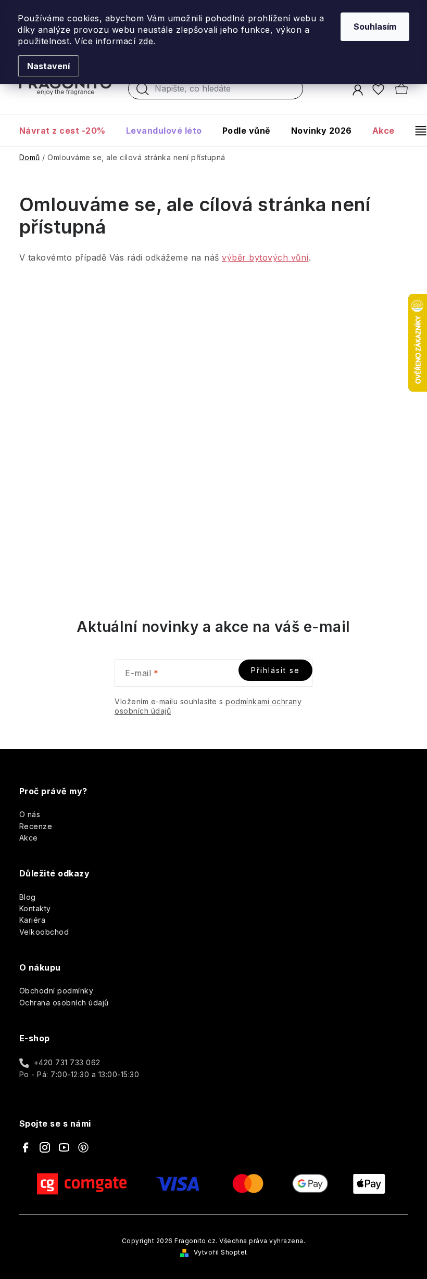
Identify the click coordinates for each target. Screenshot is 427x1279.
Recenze (36, 826)
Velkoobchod (44, 931)
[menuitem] (67, 130)
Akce (28, 837)
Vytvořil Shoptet (220, 1252)
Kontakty (35, 908)
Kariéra (32, 919)
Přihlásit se (275, 670)
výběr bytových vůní (265, 257)
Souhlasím (375, 26)
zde (146, 41)
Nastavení (48, 66)
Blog (27, 897)
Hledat (142, 91)
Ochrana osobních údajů (64, 1002)
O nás (30, 814)
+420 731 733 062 (67, 1062)
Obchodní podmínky (56, 990)
